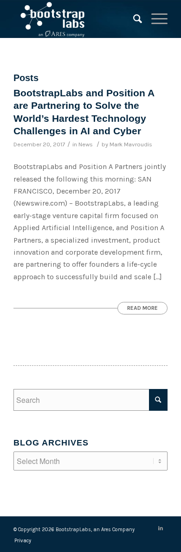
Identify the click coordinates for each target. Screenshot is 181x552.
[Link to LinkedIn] (161, 528)
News (85, 144)
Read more (142, 308)
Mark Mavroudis (131, 144)
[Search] (133, 19)
